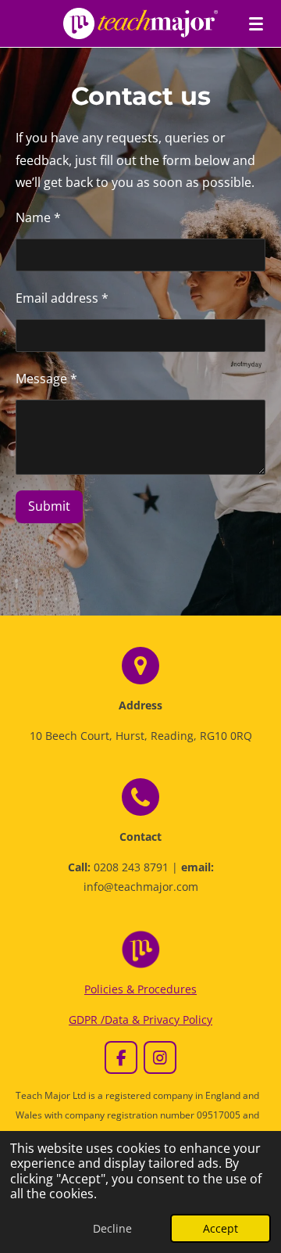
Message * (46, 378)
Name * (38, 217)
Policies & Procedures (140, 989)
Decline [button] (112, 1228)
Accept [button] (220, 1228)
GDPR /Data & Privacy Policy (140, 1019)
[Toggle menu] (256, 23)
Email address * (62, 298)
